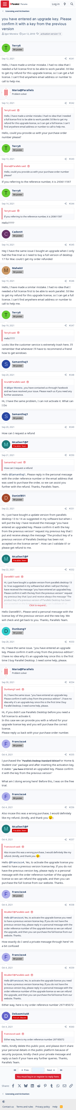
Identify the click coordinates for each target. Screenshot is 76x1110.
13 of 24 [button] (38, 1070)
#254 (71, 682)
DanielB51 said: (12, 576)
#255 (71, 754)
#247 (71, 325)
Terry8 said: (10, 110)
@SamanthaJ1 (17, 474)
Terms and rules (24, 1106)
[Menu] (5, 4)
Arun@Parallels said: (14, 381)
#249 (71, 427)
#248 (71, 374)
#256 (71, 807)
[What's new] (64, 4)
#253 (71, 641)
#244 (71, 203)
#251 (71, 508)
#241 (71, 58)
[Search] (71, 4)
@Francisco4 (16, 862)
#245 (71, 244)
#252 (71, 569)
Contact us (8, 1106)
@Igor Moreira (14, 387)
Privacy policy (43, 1106)
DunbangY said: (12, 689)
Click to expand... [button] (38, 605)
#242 (71, 103)
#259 (71, 967)
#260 (71, 1026)
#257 (71, 839)
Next (50, 1070)
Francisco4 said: (12, 846)
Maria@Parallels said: (15, 166)
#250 (71, 455)
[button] (3, 1102)
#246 (71, 280)
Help (54, 1106)
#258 (71, 904)
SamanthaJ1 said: (13, 462)
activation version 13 (50, 33)
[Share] (65, 59)
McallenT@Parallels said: (17, 912)
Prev (26, 1070)
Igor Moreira (11, 33)
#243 (71, 158)
